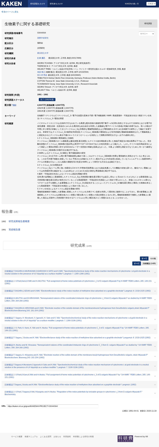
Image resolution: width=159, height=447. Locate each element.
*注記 (14, 105)
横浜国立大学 (42, 53)
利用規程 (67, 436)
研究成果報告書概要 (19, 221)
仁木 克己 (41, 58)
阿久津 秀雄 (42, 75)
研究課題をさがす (37, 4)
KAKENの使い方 (132, 4)
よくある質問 (45, 436)
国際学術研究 (42, 38)
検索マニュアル (31, 436)
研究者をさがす (56, 4)
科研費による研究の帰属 (83, 436)
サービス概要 (16, 436)
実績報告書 (14, 229)
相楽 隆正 (41, 72)
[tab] (81, 245)
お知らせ (57, 436)
